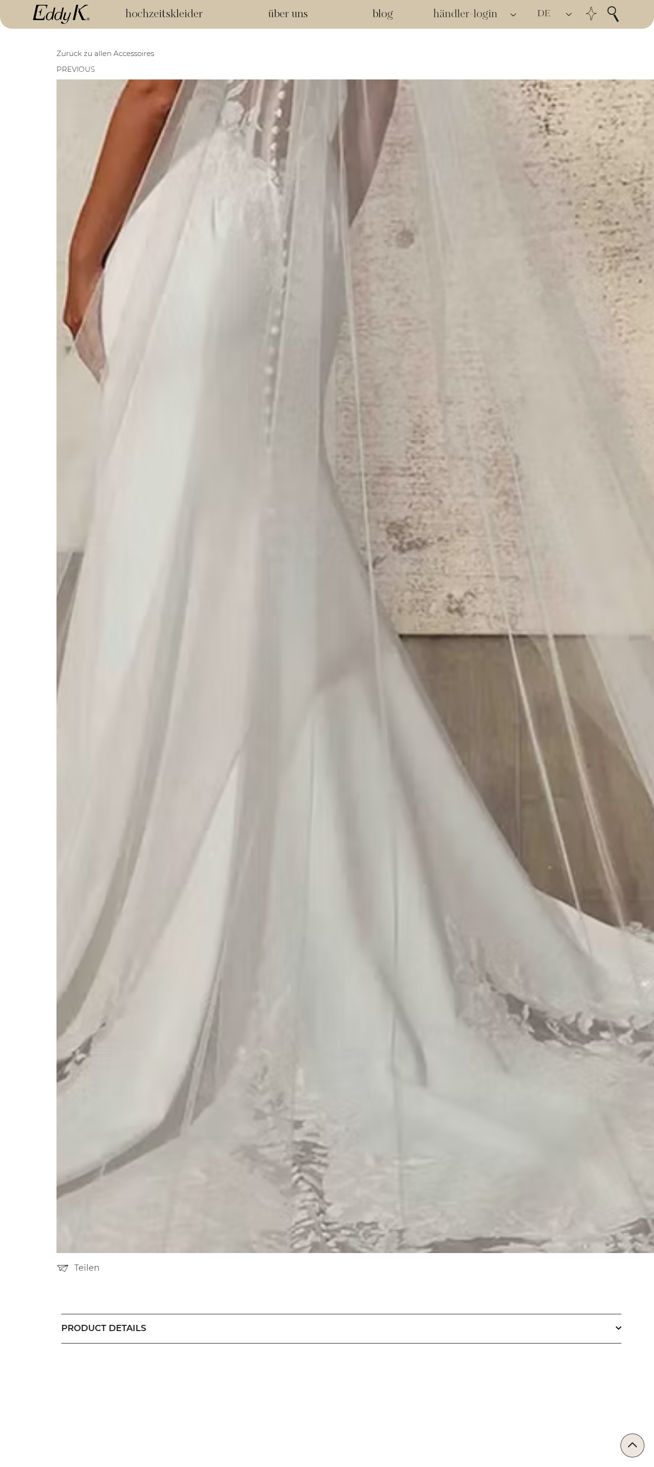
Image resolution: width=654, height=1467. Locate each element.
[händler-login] (514, 14)
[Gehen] (632, 1445)
